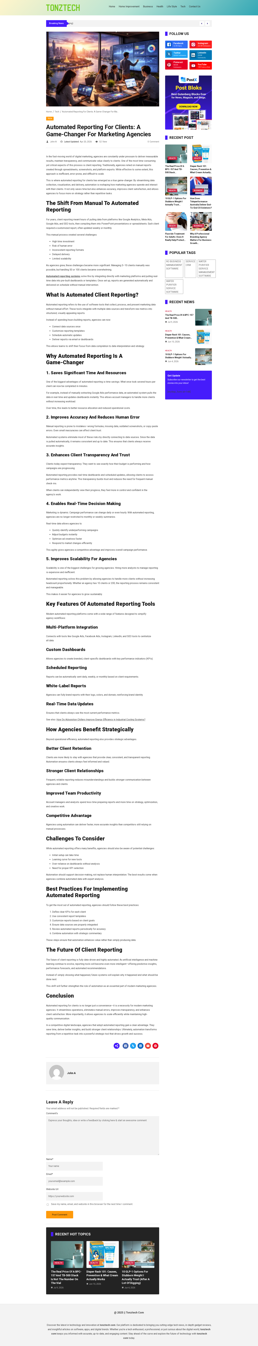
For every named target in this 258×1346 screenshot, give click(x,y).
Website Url (52, 1189)
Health (58, 1263)
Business (198, 190)
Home (49, 111)
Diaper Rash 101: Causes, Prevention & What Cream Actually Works (102, 1275)
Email (49, 1174)
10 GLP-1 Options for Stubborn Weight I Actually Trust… (175, 201)
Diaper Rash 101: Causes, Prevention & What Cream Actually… (201, 169)
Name (49, 1159)
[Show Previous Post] (201, 23)
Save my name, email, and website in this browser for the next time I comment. (92, 1204)
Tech (57, 111)
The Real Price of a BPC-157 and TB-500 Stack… (174, 169)
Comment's (52, 1113)
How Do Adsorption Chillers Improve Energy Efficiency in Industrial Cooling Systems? (100, 719)
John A (53, 141)
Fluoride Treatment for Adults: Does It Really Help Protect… (175, 237)
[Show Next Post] (207, 23)
